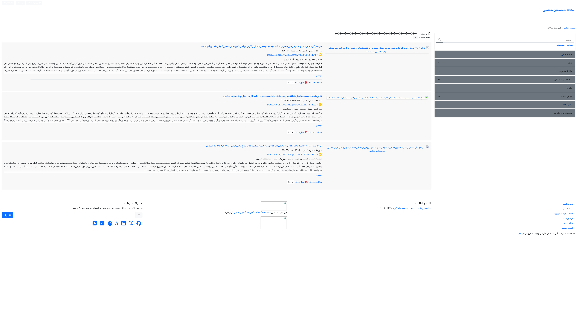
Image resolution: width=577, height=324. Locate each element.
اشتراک (7, 215)
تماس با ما (567, 104)
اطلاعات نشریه (565, 71)
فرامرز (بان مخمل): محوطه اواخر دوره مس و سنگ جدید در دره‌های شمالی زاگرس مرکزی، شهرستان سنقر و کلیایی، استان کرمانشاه (261, 46)
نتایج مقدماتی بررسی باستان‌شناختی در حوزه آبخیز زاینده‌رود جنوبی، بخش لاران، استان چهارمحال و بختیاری (272, 96)
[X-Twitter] (131, 224)
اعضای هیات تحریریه (563, 213)
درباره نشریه (566, 208)
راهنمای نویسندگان (563, 79)
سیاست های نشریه (563, 113)
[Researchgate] (102, 224)
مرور (570, 62)
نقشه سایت (567, 228)
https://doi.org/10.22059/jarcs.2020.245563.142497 (292, 55)
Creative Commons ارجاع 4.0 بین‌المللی (252, 212)
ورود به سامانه (33, 2)
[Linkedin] (123, 224)
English (7, 2)
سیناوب (521, 233)
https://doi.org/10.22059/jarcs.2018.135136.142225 (292, 104)
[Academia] (116, 224)
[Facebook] (138, 224)
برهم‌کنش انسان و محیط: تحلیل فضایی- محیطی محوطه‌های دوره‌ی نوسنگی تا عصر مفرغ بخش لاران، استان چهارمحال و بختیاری (264, 145)
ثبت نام (20, 2)
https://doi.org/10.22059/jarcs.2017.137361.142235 (292, 154)
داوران (569, 88)
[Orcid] (110, 224)
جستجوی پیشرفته (564, 45)
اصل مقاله (296, 82)
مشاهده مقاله (315, 82)
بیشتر (319, 75)
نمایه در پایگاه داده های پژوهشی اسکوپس (411, 208)
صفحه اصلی (569, 28)
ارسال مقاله (566, 96)
